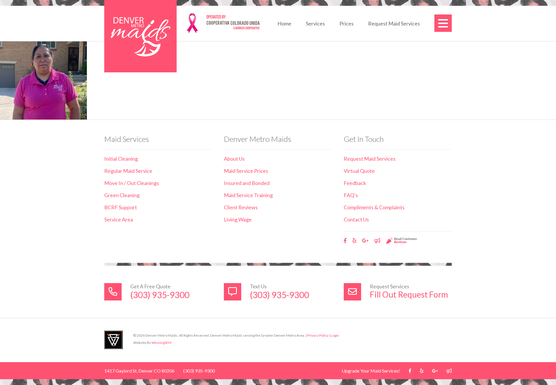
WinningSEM (161, 342)
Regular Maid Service (128, 171)
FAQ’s (351, 195)
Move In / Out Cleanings (131, 183)
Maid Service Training (248, 195)
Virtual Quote (359, 171)
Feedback (355, 183)
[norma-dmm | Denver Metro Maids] (140, 36)
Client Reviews (241, 207)
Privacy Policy (317, 335)
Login (335, 335)
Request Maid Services (394, 23)
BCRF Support (120, 207)
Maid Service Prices (246, 171)
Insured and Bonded (247, 183)
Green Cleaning (122, 195)
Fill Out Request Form (409, 294)
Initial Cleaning (121, 158)
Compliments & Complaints (374, 207)
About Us (234, 158)
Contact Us (356, 219)
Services (315, 23)
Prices (346, 23)
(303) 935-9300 (159, 294)
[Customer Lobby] (377, 240)
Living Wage (238, 219)
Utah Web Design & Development (113, 340)
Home (284, 23)
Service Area (118, 219)
